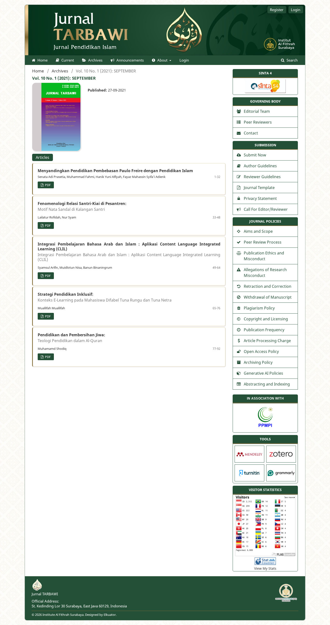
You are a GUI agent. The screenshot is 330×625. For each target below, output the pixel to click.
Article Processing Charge (267, 340)
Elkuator (110, 614)
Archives (94, 60)
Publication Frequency (264, 329)
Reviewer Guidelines (262, 176)
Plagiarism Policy (259, 308)
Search (292, 60)
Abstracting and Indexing (267, 384)
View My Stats (265, 568)
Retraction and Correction (267, 286)
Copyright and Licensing (266, 319)
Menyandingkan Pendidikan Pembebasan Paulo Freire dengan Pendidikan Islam (115, 170)
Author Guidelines (260, 166)
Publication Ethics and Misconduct (264, 255)
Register (276, 9)
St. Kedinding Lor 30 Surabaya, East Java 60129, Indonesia (79, 606)
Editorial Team (257, 111)
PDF (47, 185)
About (162, 60)
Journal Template (259, 187)
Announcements (129, 60)
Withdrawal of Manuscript (268, 297)
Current (67, 60)
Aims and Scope (258, 231)
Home (42, 60)
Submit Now (255, 155)
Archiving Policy (258, 362)
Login (184, 60)
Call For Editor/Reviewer (266, 209)
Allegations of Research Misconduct (265, 272)
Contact (251, 133)
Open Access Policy (261, 351)
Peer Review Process (262, 242)
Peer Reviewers (258, 122)
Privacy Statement (260, 198)
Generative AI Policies (263, 373)
